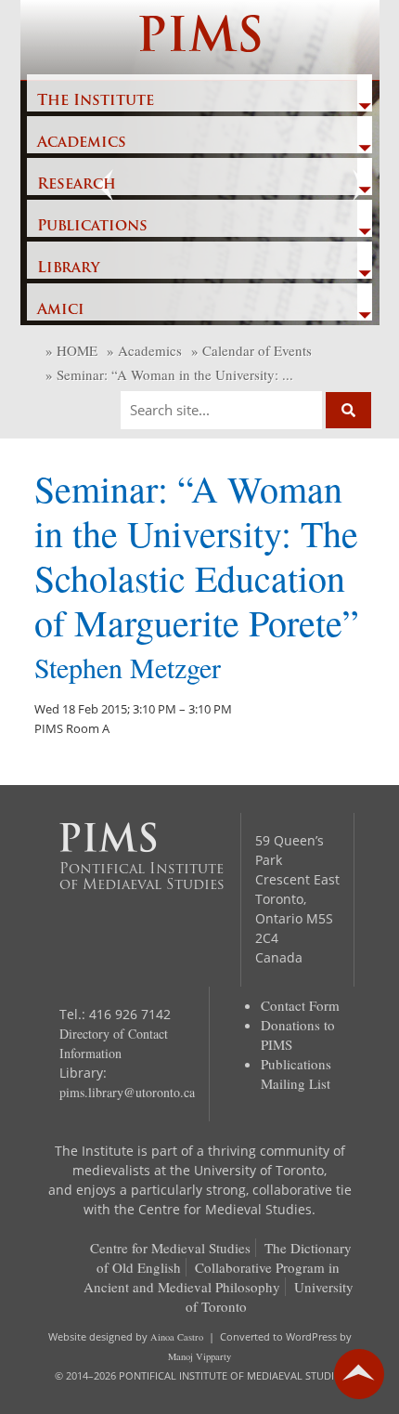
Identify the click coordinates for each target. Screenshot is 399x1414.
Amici (60, 310)
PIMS (200, 39)
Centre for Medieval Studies (170, 1247)
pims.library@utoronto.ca (127, 1092)
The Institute (95, 101)
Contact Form (300, 1005)
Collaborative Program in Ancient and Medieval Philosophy (212, 1277)
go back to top (359, 1374)
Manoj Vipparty (199, 1356)
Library (68, 268)
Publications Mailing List (296, 1073)
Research (76, 184)
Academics (81, 143)
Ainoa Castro (176, 1336)
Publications (92, 226)
